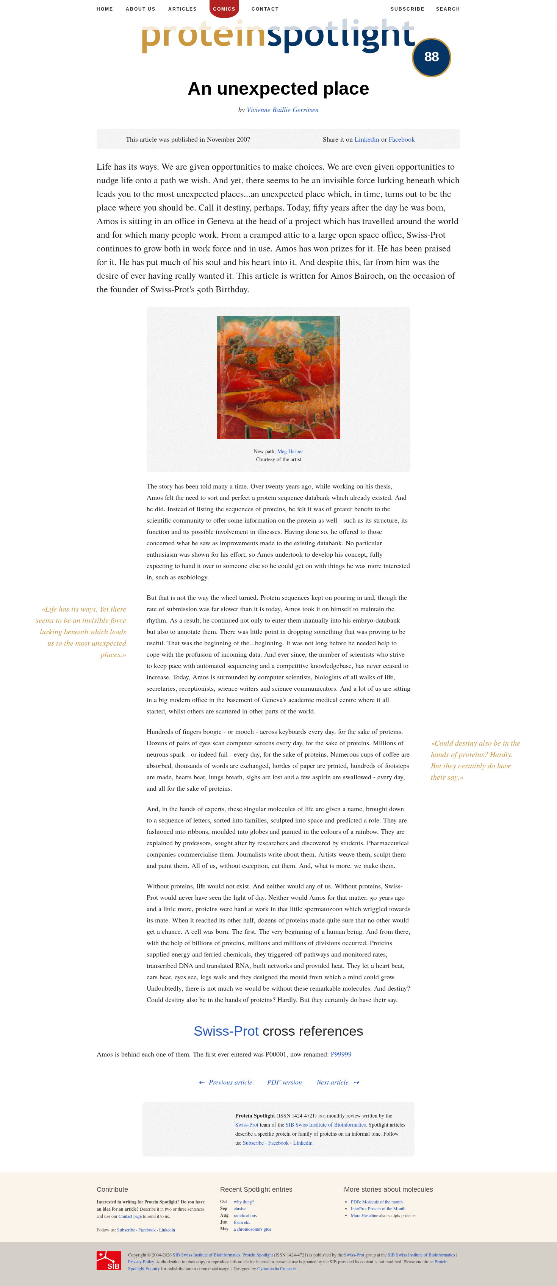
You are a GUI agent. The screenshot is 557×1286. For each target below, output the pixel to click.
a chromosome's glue (252, 1229)
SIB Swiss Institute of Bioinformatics (326, 1124)
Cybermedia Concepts (277, 1268)
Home (105, 9)
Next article (333, 1081)
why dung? (244, 1202)
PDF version (284, 1081)
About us (141, 9)
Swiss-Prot (226, 1031)
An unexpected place (278, 88)
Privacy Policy (141, 1261)
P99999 (341, 1053)
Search (448, 9)
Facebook (402, 139)
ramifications (245, 1215)
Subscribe (253, 1142)
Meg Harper (290, 451)
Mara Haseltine (364, 1215)
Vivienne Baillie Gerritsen (283, 109)
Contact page (130, 1216)
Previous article (230, 1081)
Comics (224, 9)
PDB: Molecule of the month (377, 1202)
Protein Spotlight (258, 1255)
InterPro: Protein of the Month (378, 1208)
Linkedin (367, 139)
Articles (182, 9)
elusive (240, 1208)
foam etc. (242, 1222)
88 (431, 56)
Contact (265, 9)
